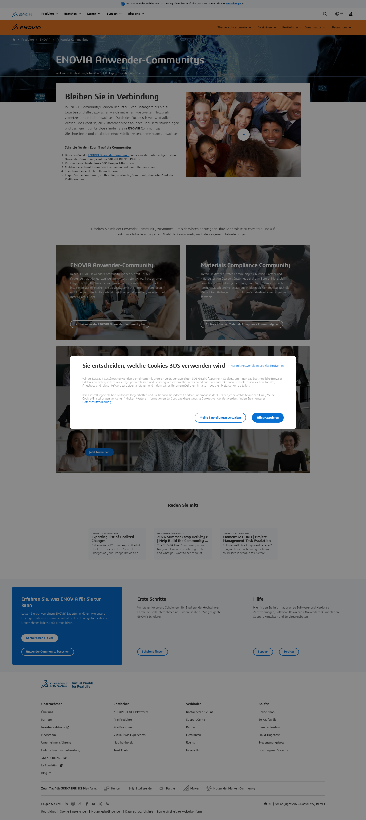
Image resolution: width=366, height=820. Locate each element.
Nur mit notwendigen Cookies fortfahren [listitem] (257, 365)
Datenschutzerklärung (96, 402)
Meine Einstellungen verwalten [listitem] (220, 417)
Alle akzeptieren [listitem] (268, 417)
